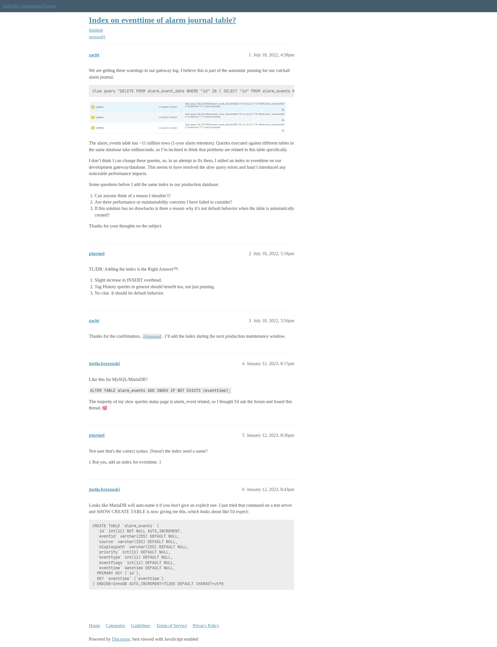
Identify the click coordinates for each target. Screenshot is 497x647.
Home (94, 625)
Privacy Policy (206, 625)
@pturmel (152, 336)
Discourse (121, 639)
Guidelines (140, 625)
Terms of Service (171, 625)
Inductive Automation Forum (29, 5)
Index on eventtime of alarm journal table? (162, 20)
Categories (115, 625)
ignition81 (97, 37)
